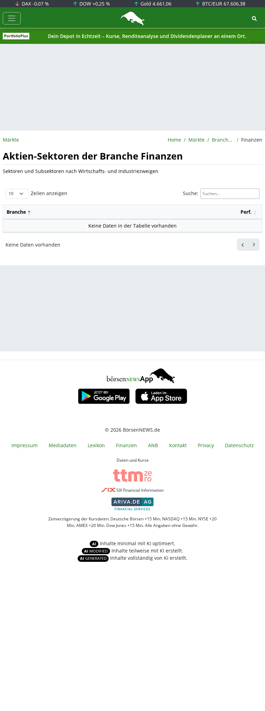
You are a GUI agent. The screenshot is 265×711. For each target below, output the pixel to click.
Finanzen (126, 445)
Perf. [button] (246, 212)
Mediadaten (63, 445)
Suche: (190, 193)
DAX (34, 3)
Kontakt (178, 445)
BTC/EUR (223, 3)
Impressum (24, 445)
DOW (94, 3)
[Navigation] (12, 18)
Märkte (196, 139)
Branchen (223, 139)
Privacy (206, 445)
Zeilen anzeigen (49, 193)
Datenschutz (239, 445)
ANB (153, 445)
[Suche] (254, 18)
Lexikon (96, 445)
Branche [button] (16, 212)
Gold (155, 3)
